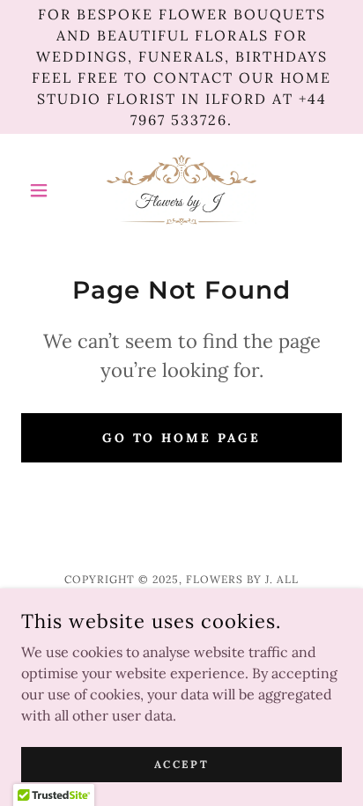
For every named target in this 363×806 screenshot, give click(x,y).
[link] (181, 190)
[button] (45, 190)
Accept (181, 764)
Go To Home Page (182, 438)
